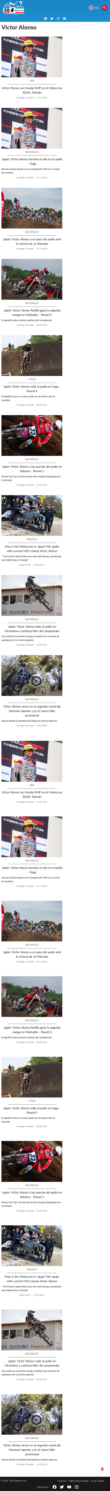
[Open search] (104, 8)
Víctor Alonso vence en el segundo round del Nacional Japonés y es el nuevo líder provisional (32, 710)
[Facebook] (45, 18)
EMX (32, 80)
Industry (32, 539)
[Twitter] (52, 18)
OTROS (32, 379)
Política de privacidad (78, 1481)
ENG (96, 8)
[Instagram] (58, 18)
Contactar (62, 1481)
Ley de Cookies (97, 1481)
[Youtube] (64, 18)
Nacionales (32, 151)
